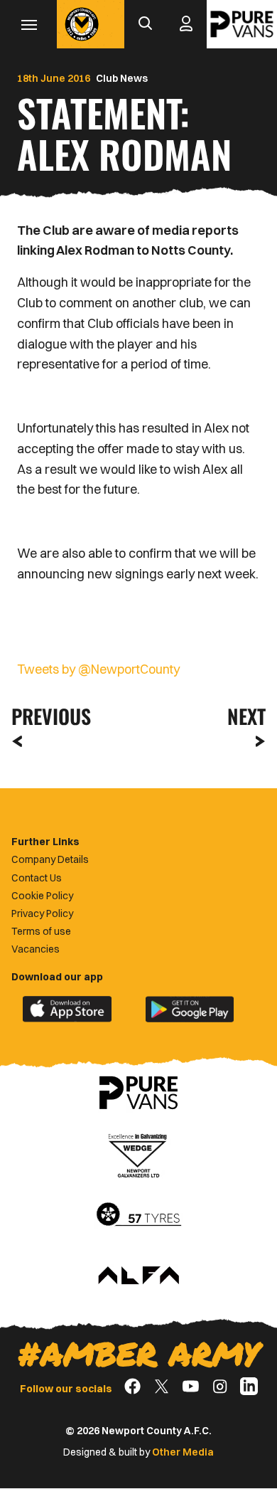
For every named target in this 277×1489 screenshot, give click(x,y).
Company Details (50, 859)
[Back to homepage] (82, 24)
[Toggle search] (144, 24)
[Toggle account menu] (186, 24)
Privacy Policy (42, 913)
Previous (46, 716)
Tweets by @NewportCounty (98, 669)
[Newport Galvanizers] (138, 1154)
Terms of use (41, 931)
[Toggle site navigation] (28, 24)
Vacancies (35, 949)
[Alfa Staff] (138, 1276)
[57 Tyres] (138, 1215)
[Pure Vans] (242, 24)
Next (246, 716)
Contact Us (36, 877)
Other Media (183, 1452)
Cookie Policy (42, 895)
